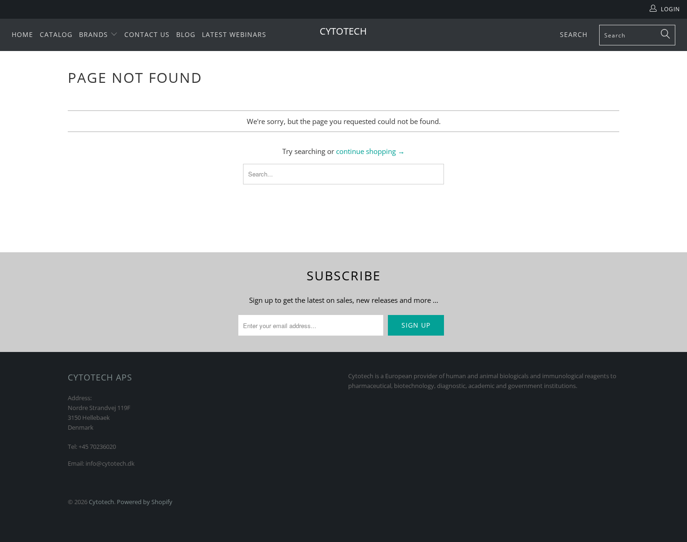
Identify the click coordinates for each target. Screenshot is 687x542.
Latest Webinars (234, 34)
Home (22, 34)
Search (573, 34)
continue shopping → (370, 151)
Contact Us (147, 34)
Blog (185, 34)
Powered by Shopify (144, 502)
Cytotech (343, 31)
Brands (94, 34)
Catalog (56, 34)
